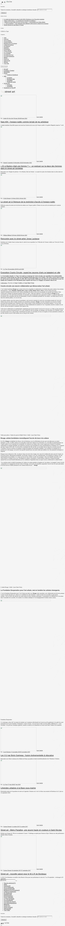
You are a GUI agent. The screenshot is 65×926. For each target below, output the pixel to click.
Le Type (5, 269)
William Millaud (7, 235)
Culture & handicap (9, 45)
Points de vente (11, 82)
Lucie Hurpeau (7, 752)
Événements (7, 49)
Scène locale (7, 60)
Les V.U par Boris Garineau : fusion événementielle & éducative (27, 755)
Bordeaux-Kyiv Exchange (10, 43)
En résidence (7, 46)
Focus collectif (7, 50)
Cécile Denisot (7, 198)
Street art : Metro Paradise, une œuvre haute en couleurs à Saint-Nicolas (31, 918)
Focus (5, 73)
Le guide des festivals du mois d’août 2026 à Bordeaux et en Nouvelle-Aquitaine (24, 19)
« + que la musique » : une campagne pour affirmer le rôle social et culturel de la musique (26, 23)
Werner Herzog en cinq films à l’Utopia (14, 25)
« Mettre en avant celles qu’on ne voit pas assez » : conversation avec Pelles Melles (24, 22)
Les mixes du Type (8, 55)
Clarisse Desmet (7, 915)
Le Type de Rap (8, 52)
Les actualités (7, 53)
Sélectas (6, 62)
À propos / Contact (9, 70)
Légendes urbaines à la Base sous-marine (18, 788)
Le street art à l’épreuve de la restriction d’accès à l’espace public (28, 202)
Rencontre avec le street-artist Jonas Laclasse (20, 239)
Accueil (6, 69)
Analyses (6, 39)
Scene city (6, 59)
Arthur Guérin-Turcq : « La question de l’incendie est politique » (20, 20)
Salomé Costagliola (8, 162)
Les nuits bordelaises (9, 56)
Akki (5, 37)
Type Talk (6, 63)
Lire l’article (40, 117)
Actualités (10, 80)
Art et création (7, 40)
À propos (9, 77)
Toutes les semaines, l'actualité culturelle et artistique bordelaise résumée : (19, 9)
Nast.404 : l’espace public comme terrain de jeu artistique (24, 122)
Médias (5, 57)
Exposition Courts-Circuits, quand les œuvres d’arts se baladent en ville (30, 272)
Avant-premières (8, 42)
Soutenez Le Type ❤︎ (9, 87)
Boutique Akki (11, 79)
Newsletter (7, 72)
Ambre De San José (8, 118)
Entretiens (6, 47)
